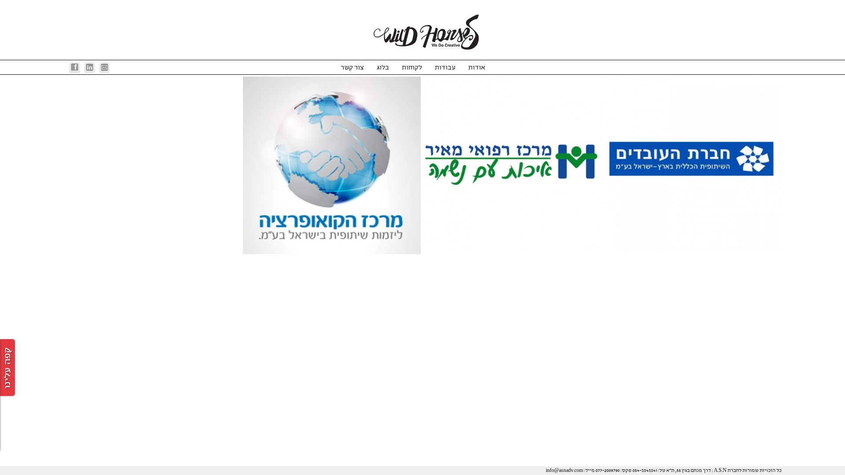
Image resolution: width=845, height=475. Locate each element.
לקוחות (412, 68)
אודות (476, 68)
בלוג (383, 68)
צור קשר (352, 68)
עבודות (445, 68)
